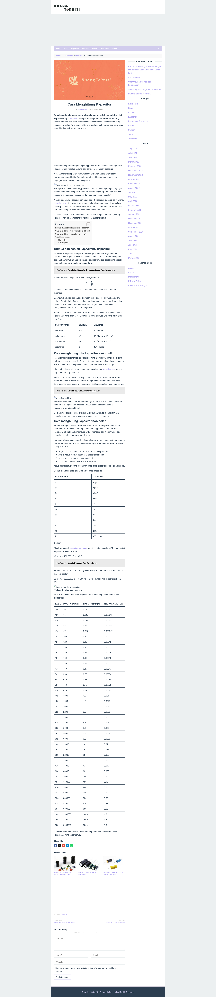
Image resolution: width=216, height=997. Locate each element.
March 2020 (133, 257)
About (131, 267)
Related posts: (63, 242)
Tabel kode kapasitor (63, 237)
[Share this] (55, 845)
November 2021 (135, 222)
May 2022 (132, 196)
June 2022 (133, 192)
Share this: (62, 240)
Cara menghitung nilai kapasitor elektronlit (72, 230)
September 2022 (135, 183)
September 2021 (135, 231)
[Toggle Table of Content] (87, 224)
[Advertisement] (108, 30)
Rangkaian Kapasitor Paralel (115, 921)
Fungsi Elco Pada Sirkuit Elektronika (87, 873)
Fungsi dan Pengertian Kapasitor (64, 921)
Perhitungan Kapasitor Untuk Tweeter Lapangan (113, 873)
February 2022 (134, 209)
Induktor (132, 112)
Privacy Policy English (138, 285)
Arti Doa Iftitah (134, 77)
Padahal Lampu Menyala (139, 93)
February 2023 (134, 166)
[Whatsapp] (71, 845)
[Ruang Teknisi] (67, 7)
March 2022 (133, 205)
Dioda (131, 107)
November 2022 (135, 174)
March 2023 (133, 161)
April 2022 (132, 201)
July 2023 (132, 157)
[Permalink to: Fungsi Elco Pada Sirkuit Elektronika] (89, 863)
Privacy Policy (134, 280)
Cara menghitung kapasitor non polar (70, 233)
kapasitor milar (60, 203)
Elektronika (133, 103)
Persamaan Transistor (138, 121)
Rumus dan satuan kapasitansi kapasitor (72, 227)
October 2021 (134, 227)
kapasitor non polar (78, 547)
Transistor (132, 138)
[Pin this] (63, 845)
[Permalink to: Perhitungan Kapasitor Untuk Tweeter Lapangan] (114, 863)
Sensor (131, 129)
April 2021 (132, 253)
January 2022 (134, 214)
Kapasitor (74, 118)
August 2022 (134, 187)
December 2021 (135, 218)
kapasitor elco (109, 369)
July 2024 (132, 152)
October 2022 (134, 179)
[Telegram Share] (67, 845)
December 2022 (135, 170)
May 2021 (132, 249)
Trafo (130, 134)
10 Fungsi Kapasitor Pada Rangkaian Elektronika (63, 873)
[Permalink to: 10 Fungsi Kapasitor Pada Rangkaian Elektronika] (65, 863)
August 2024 (134, 148)
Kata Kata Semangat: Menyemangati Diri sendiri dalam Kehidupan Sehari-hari (144, 69)
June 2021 (133, 244)
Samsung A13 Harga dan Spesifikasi (144, 89)
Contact (131, 272)
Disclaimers (133, 276)
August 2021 (134, 235)
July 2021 (132, 240)
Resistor (132, 125)
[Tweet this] (59, 845)
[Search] (159, 48)
